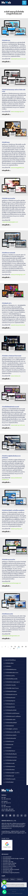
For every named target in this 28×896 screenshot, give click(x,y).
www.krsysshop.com (16, 529)
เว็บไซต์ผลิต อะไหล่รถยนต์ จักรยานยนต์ (11, 356)
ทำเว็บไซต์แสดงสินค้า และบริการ (12, 773)
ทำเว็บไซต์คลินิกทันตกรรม (10, 669)
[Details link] (14, 28)
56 (14, 649)
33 (18, 647)
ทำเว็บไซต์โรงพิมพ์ (9, 782)
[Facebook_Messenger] (4, 887)
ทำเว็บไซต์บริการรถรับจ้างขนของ (12, 713)
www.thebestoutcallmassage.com (11, 583)
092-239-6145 (7, 799)
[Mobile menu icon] (24, 3)
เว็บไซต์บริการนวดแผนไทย (8, 198)
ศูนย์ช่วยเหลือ (5, 879)
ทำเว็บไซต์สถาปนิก (9, 744)
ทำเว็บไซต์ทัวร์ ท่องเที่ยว (10, 685)
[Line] (4, 882)
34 (22, 647)
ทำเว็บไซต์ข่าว (8, 666)
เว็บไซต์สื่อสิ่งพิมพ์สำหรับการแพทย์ (10, 407)
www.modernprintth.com (18, 425)
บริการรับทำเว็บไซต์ (7, 857)
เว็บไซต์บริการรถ (6, 40)
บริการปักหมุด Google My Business (11, 872)
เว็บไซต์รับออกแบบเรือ (7, 614)
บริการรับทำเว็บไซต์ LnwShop (9, 863)
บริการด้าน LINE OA (7, 871)
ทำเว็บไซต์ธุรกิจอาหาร (10, 704)
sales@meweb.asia (10, 811)
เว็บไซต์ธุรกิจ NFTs (7, 303)
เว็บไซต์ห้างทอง (6, 142)
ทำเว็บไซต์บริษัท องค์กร (10, 719)
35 (26, 647)
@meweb (11, 809)
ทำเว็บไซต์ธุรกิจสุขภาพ (10, 701)
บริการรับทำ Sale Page (8, 862)
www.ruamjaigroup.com (17, 112)
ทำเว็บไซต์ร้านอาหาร (9, 741)
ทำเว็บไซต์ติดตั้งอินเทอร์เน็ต (11, 679)
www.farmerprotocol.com (18, 325)
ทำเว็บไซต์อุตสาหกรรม (10, 766)
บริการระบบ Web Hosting (9, 865)
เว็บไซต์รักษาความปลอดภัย (8, 253)
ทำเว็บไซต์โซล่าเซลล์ (9, 776)
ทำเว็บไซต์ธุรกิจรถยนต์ (10, 697)
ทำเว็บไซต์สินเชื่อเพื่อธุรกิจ (11, 754)
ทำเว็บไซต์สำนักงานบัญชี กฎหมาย (12, 682)
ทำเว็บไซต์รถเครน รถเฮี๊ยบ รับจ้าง (12, 732)
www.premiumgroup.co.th (18, 275)
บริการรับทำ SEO (6, 860)
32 (15, 647)
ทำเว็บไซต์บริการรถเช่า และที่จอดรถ (13, 716)
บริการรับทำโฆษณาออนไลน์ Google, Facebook (13, 858)
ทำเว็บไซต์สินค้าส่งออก (10, 751)
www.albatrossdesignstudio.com (11, 636)
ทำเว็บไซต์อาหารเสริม (10, 763)
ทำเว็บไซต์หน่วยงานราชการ (11, 757)
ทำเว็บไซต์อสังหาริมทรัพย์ (10, 760)
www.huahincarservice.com (18, 59)
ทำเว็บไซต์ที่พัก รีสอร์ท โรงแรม (12, 688)
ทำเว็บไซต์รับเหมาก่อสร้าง (10, 735)
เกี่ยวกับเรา (19, 879)
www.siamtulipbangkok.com (10, 222)
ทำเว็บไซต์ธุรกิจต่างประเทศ (11, 694)
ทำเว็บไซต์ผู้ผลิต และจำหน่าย (11, 729)
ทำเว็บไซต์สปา (8, 748)
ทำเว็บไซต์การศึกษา (9, 663)
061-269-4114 (7, 803)
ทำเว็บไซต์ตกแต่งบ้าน (10, 676)
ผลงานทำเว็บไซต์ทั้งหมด (10, 660)
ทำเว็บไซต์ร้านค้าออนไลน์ (10, 738)
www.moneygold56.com (17, 168)
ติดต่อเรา (13, 879)
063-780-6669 (7, 807)
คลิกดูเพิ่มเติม (6, 62)
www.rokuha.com (15, 376)
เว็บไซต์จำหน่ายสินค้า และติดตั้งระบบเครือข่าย (13, 510)
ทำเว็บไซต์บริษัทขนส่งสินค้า (11, 723)
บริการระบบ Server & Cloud (9, 866)
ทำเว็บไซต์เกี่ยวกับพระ (10, 769)
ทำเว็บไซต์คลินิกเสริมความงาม (11, 672)
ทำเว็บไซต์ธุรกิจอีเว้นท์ (10, 707)
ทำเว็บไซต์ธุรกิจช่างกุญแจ (10, 691)
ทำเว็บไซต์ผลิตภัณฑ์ (9, 726)
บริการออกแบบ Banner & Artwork (11, 869)
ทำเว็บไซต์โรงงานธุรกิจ (10, 779)
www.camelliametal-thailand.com (12, 478)
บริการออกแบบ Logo (8, 868)
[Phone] (4, 892)
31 (11, 647)
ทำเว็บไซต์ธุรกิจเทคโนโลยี (10, 710)
